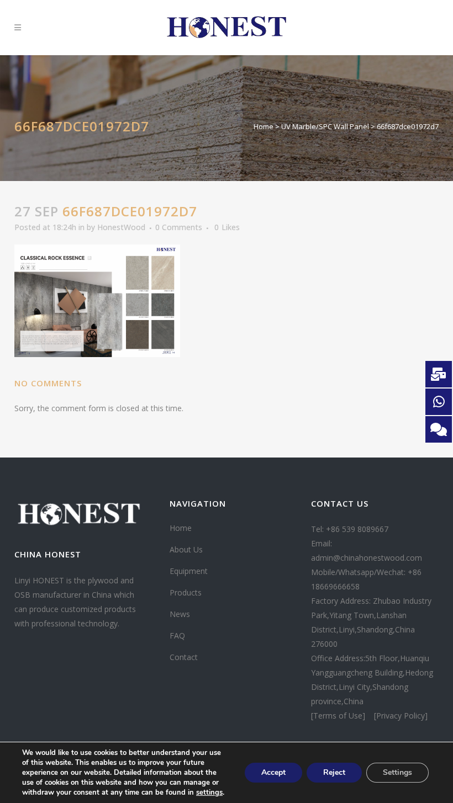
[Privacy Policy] (401, 715)
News (180, 614)
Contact (184, 657)
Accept (273, 772)
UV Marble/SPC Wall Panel (325, 126)
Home (263, 126)
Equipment (189, 571)
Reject (334, 772)
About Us (186, 549)
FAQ (177, 635)
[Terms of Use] (339, 715)
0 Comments (178, 227)
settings (209, 792)
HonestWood (121, 227)
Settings (397, 772)
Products (186, 592)
